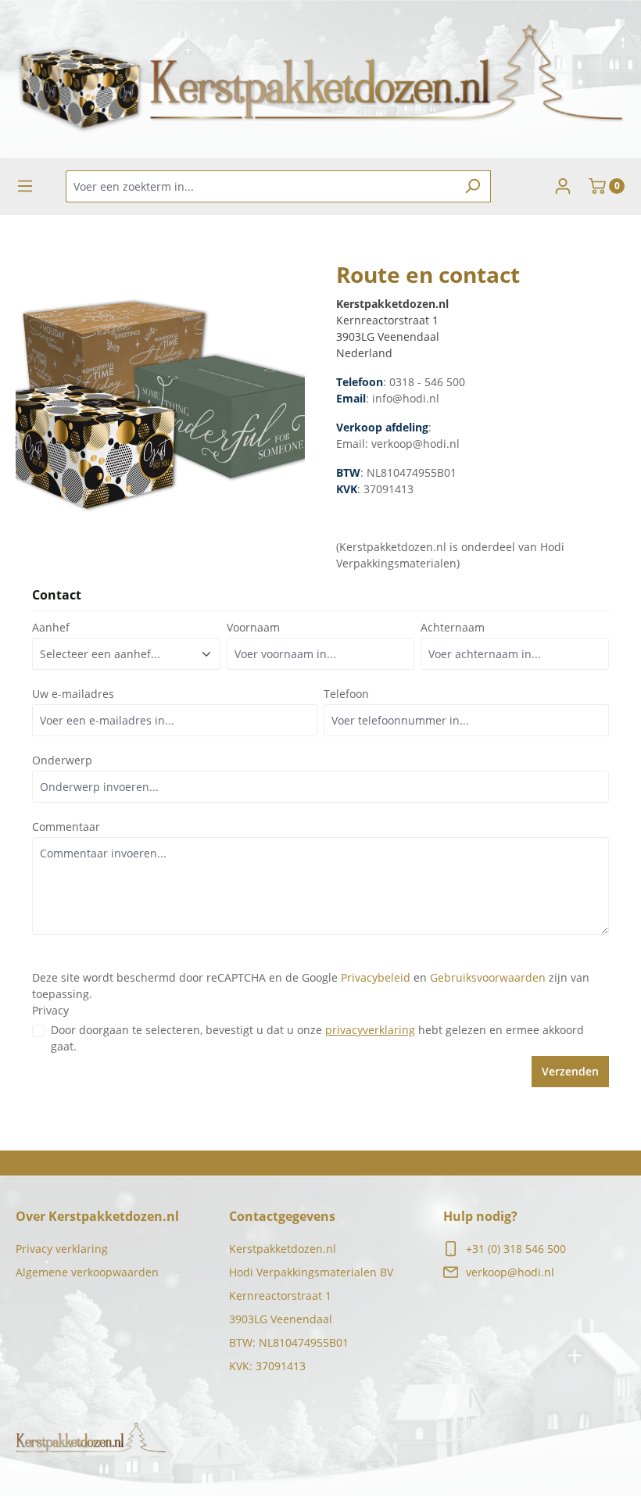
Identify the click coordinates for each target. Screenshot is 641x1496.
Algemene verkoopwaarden (87, 1272)
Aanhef (51, 627)
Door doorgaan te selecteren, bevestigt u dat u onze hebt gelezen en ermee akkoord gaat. (317, 1038)
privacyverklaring (370, 1029)
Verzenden (570, 1071)
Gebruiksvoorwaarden (488, 977)
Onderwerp (62, 760)
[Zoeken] (472, 186)
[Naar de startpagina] (320, 78)
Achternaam (453, 627)
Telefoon (346, 693)
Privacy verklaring (62, 1248)
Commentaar (66, 826)
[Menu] (25, 186)
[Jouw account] (562, 186)
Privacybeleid (375, 977)
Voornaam (253, 627)
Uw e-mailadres (73, 693)
